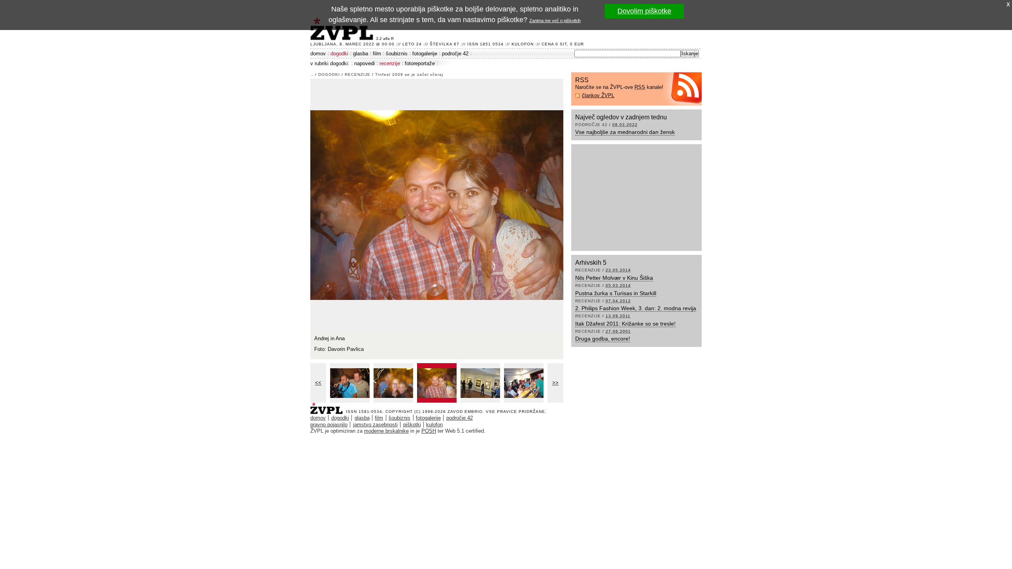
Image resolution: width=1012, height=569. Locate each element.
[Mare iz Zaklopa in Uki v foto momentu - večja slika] (350, 383)
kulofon (434, 425)
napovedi (364, 63)
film (377, 54)
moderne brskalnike (386, 431)
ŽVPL (328, 406)
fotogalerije (424, 54)
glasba (360, 54)
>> (555, 383)
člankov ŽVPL (598, 95)
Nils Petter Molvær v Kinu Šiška (614, 278)
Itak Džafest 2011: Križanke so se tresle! (625, 323)
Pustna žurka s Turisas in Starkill (615, 293)
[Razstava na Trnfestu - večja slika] (480, 383)
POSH (428, 431)
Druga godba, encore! (602, 338)
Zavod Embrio (465, 411)
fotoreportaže (420, 63)
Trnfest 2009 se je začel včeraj (409, 74)
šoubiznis (397, 54)
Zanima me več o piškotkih (555, 20)
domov (318, 54)
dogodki (339, 54)
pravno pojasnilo (328, 425)
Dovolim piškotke (644, 11)
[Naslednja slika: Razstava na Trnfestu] (436, 204)
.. (311, 74)
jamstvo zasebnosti (375, 425)
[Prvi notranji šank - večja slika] (524, 383)
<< (318, 383)
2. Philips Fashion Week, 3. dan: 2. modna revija (635, 308)
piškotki (412, 425)
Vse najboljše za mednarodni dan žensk (625, 132)
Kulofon (523, 44)
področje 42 (455, 54)
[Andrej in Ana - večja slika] (437, 383)
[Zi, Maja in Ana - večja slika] (393, 383)
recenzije (390, 63)
